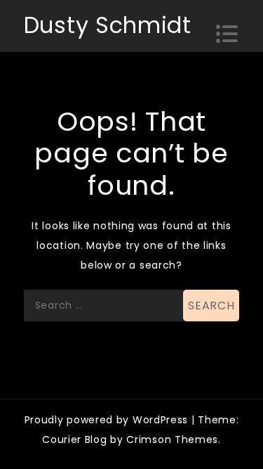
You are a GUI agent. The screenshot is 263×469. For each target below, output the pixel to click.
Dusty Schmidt (107, 25)
